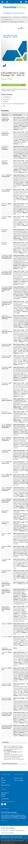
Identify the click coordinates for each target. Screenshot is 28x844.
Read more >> (4, 820)
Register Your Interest (13, 85)
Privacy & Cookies (18, 778)
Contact (3, 782)
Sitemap (3, 780)
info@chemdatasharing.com (7, 801)
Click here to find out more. (7, 843)
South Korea (17, 17)
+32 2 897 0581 (5, 798)
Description (5, 742)
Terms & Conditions (19, 780)
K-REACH (24, 17)
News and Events (5, 785)
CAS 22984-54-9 (7, 19)
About (2, 778)
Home (9, 17)
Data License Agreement (9, 763)
